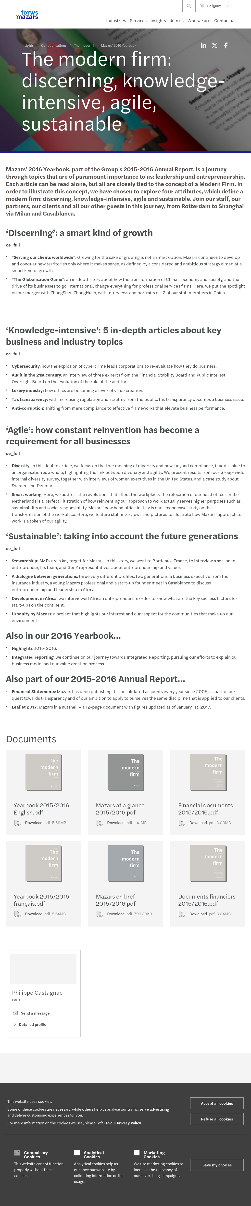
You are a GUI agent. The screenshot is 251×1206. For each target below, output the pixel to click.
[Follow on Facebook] (148, 1066)
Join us (177, 20)
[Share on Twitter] (214, 45)
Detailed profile (32, 1024)
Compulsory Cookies (36, 1154)
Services (138, 20)
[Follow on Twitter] (137, 1066)
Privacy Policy (129, 1123)
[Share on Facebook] (225, 45)
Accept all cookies (217, 1103)
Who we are (199, 20)
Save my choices (217, 1165)
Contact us (224, 20)
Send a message (35, 1013)
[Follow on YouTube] (160, 1066)
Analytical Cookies (94, 1154)
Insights (158, 20)
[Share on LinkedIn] (203, 45)
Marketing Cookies (154, 1154)
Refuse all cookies (217, 1119)
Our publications (53, 45)
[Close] (245, 19)
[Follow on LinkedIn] (125, 1066)
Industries (116, 20)
